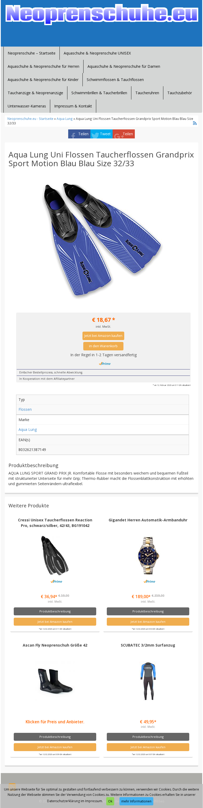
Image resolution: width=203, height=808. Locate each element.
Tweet (105, 133)
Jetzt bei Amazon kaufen (103, 335)
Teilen (83, 133)
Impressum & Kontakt (73, 106)
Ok (110, 801)
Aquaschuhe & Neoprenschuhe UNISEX (97, 53)
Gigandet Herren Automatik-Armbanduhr (148, 519)
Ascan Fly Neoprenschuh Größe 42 (55, 645)
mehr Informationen (136, 801)
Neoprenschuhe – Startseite (32, 53)
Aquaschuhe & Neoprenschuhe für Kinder (43, 79)
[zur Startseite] (101, 15)
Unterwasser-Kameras (27, 106)
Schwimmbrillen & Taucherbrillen (99, 92)
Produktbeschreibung (55, 611)
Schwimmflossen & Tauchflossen (115, 79)
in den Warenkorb (103, 346)
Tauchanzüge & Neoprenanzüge (35, 92)
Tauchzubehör (179, 92)
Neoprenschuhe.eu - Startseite (30, 118)
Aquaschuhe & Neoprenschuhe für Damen (123, 66)
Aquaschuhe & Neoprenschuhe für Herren (43, 66)
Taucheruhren (147, 92)
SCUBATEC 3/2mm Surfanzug (148, 645)
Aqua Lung (65, 118)
